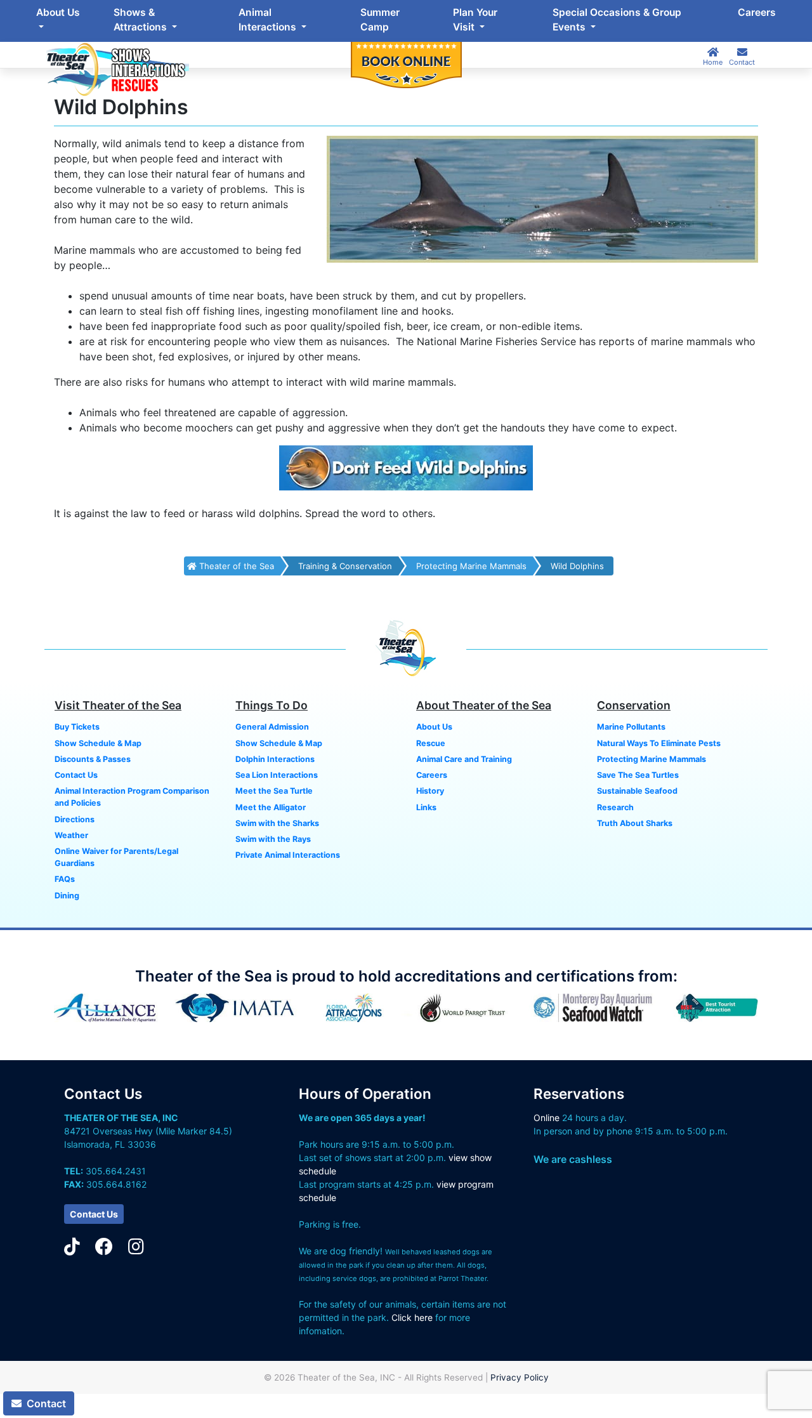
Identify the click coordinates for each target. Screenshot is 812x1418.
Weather (71, 835)
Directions (75, 819)
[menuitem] (58, 20)
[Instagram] (136, 1246)
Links (426, 807)
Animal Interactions (269, 19)
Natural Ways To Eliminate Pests (659, 743)
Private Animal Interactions (287, 855)
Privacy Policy (519, 1377)
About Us (58, 12)
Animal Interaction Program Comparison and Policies (132, 797)
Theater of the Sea (235, 566)
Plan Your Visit (475, 19)
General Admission (272, 727)
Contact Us (76, 775)
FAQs (65, 879)
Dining (67, 895)
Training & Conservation (345, 566)
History (430, 791)
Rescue (430, 743)
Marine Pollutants (631, 727)
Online (547, 1117)
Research (615, 807)
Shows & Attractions (141, 19)
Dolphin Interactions (275, 759)
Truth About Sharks (634, 823)
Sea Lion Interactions (276, 775)
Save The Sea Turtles (638, 775)
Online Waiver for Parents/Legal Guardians (116, 857)
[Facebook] (104, 1246)
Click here (412, 1317)
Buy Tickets (77, 727)
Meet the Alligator (270, 807)
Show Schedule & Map (98, 743)
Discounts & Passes (93, 759)
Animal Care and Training (464, 759)
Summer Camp (380, 19)
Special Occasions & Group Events (617, 19)
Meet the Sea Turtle (274, 791)
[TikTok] (72, 1246)
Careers (757, 12)
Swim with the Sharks (277, 823)
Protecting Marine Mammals (471, 566)
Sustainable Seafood (637, 791)
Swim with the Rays (273, 839)
